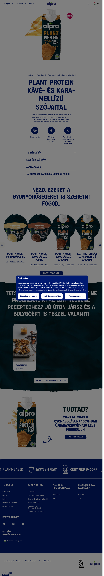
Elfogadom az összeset (28, 296)
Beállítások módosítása (52, 296)
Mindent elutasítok (75, 296)
